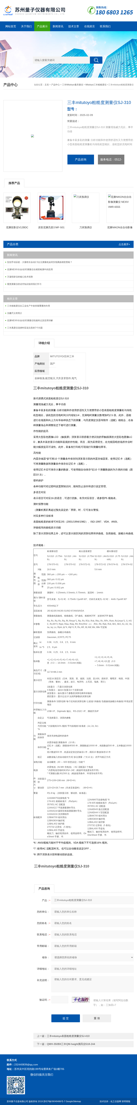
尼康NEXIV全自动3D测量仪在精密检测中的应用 (30, 269)
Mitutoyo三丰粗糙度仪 (95, 84)
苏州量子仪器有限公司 (17, 1101)
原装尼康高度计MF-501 (51, 227)
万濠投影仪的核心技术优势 (20, 277)
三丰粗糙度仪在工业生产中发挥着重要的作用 (28, 306)
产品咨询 (80, 159)
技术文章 (73, 26)
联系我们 (105, 26)
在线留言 (89, 26)
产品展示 (42, 26)
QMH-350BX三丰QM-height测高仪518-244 (71, 1044)
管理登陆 (126, 1101)
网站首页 (10, 26)
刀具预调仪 (85, 227)
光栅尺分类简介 (14, 313)
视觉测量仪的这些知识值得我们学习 (24, 284)
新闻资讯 (58, 26)
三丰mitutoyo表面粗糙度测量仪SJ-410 (68, 1036)
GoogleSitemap (73, 1101)
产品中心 (55, 84)
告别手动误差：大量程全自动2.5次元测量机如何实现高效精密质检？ (39, 262)
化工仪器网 (115, 1101)
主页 (47, 84)
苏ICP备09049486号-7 (54, 1101)
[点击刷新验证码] (81, 1000)
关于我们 (26, 26)
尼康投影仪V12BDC (17, 227)
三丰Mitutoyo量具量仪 (72, 84)
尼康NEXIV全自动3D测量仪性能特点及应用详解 (30, 320)
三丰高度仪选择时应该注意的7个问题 (25, 328)
